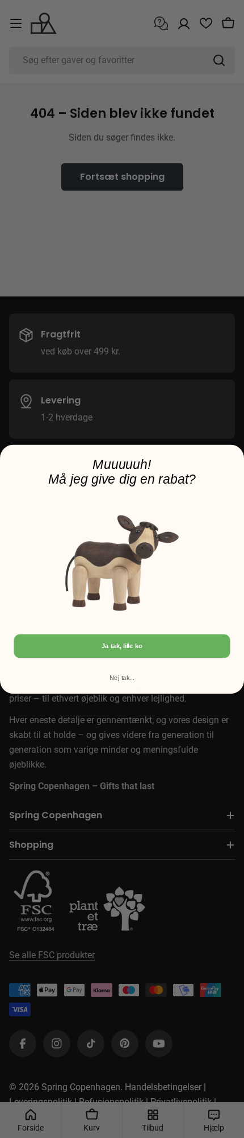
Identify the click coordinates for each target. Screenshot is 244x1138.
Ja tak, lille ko (122, 645)
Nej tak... (122, 677)
